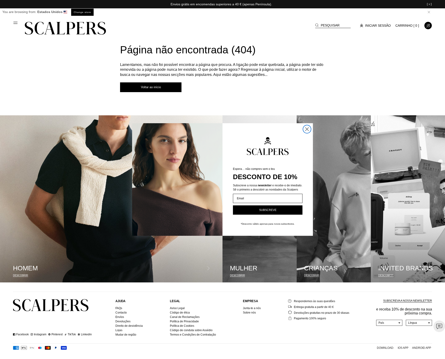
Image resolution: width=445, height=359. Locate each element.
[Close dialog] (307, 129)
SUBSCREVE (268, 210)
